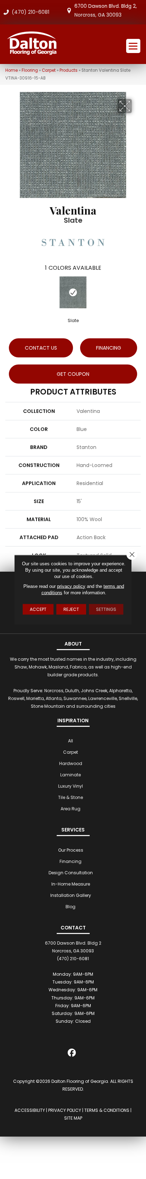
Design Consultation (71, 873)
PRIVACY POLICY (64, 1110)
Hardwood (70, 763)
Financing (71, 861)
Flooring (30, 70)
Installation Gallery (70, 895)
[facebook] (72, 1054)
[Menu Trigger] (133, 46)
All (70, 741)
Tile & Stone (70, 797)
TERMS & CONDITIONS (106, 1110)
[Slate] (73, 292)
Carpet (49, 70)
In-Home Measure (70, 884)
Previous (9, 292)
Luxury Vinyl (70, 786)
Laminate (70, 775)
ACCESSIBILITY (30, 1110)
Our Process (70, 850)
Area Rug (70, 809)
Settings (106, 609)
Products (69, 70)
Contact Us (41, 347)
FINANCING (108, 347)
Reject (71, 609)
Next (137, 292)
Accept (38, 609)
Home (11, 70)
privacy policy (71, 586)
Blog (70, 907)
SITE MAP (73, 1118)
